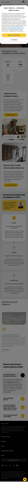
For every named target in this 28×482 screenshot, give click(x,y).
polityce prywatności (16, 28)
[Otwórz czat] (25, 479)
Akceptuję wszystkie (14, 35)
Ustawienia (14, 39)
